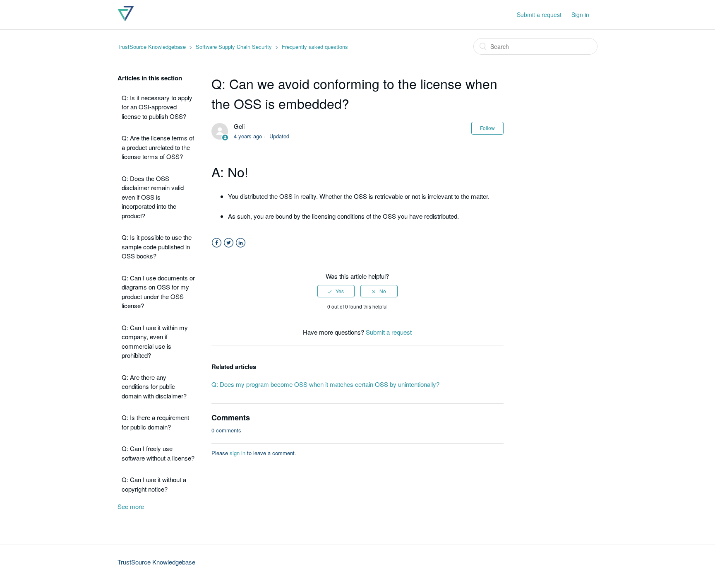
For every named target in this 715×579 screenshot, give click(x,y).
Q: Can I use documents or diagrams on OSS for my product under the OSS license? (158, 291)
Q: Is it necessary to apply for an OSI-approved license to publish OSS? (157, 107)
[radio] (336, 291)
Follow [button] (487, 127)
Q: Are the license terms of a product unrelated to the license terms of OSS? (158, 147)
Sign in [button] (580, 14)
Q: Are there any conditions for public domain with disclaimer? (154, 386)
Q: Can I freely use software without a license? (158, 453)
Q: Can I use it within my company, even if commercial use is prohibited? (155, 341)
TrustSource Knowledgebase (152, 47)
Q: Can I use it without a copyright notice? (154, 484)
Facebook (216, 243)
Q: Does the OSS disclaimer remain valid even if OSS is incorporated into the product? (153, 197)
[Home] (126, 18)
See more (131, 506)
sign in (237, 453)
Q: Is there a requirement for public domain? (155, 422)
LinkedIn (240, 243)
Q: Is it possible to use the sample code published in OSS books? (157, 246)
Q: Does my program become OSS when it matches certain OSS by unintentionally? (325, 384)
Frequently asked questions (315, 47)
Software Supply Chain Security (234, 47)
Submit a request (539, 14)
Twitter (228, 243)
